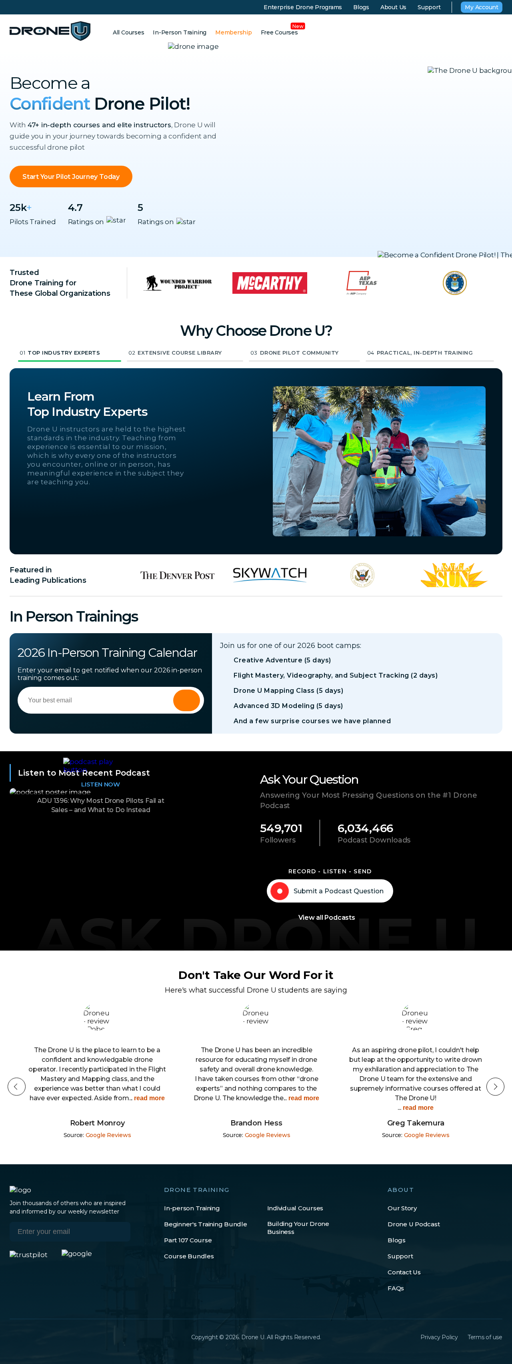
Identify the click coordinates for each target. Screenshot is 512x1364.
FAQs (396, 1288)
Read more (148, 1098)
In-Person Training (179, 32)
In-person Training (192, 1208)
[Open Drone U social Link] (13, 1337)
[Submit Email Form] (186, 700)
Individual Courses (295, 1208)
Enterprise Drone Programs (303, 7)
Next (495, 1087)
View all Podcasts (326, 917)
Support (429, 7)
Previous (17, 1087)
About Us (393, 7)
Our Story (402, 1208)
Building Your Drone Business (298, 1228)
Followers (278, 840)
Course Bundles (189, 1256)
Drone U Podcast (414, 1224)
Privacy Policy (439, 1337)
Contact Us (404, 1272)
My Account (481, 7)
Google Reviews (108, 1135)
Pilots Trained (33, 222)
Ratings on (86, 222)
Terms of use (485, 1337)
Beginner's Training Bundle (205, 1224)
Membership (233, 32)
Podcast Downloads (374, 840)
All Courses (128, 32)
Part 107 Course (188, 1240)
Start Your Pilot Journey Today (71, 177)
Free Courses (279, 32)
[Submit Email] (118, 1232)
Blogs (361, 7)
